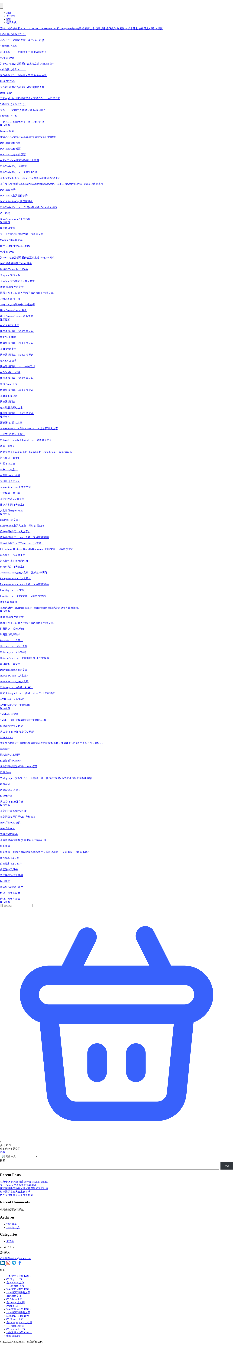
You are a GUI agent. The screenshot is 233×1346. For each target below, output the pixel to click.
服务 (8, 12)
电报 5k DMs (13, 1335)
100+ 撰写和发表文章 (18, 1292)
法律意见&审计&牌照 (151, 28)
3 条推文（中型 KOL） (19, 1289)
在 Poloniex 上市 (15, 1282)
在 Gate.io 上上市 (15, 1329)
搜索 (2, 1160)
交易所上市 (88, 28)
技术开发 (133, 28)
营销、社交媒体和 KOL (13, 28)
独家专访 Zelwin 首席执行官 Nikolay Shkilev (24, 1181)
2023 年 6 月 (13, 1224)
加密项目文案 (14, 1295)
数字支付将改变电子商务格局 (16, 1195)
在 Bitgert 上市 (14, 1279)
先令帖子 (76, 28)
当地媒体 (100, 28)
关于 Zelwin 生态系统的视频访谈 (18, 1185)
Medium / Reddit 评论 (17, 1315)
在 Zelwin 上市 (14, 1299)
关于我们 (11, 16)
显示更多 (5, 125)
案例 (8, 19)
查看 (2, 1152)
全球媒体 (111, 28)
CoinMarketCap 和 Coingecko (55, 28)
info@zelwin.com (22, 1258)
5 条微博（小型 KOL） (19, 1309)
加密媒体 (122, 28)
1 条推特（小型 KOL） (19, 1275)
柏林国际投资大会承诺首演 (15, 1191)
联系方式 (11, 22)
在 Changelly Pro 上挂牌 (19, 1322)
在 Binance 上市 (14, 1319)
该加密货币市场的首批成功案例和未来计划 (24, 1188)
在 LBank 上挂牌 (15, 1302)
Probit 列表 (12, 1305)
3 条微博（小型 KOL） (19, 1332)
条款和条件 (6, 1258)
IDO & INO (33, 28)
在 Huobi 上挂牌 (15, 1325)
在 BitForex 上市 (15, 1285)
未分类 (10, 1241)
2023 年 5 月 (13, 1227)
